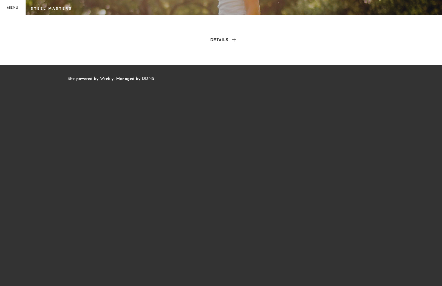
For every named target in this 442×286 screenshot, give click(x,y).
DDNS (148, 79)
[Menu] (13, 7)
